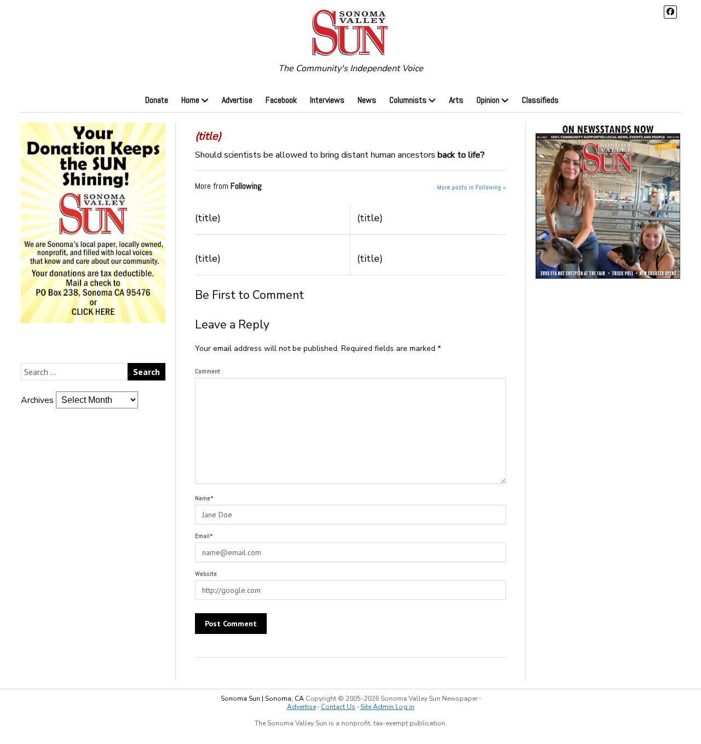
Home (190, 100)
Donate (156, 100)
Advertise (237, 100)
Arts (456, 100)
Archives (37, 400)
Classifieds (540, 100)
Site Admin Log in (387, 706)
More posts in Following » (471, 187)
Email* (204, 536)
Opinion (487, 100)
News (367, 100)
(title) (208, 217)
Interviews (327, 100)
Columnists (408, 100)
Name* (204, 498)
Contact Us (338, 706)
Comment (207, 371)
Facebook (281, 100)
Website (206, 573)
